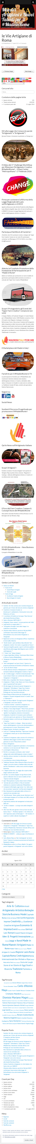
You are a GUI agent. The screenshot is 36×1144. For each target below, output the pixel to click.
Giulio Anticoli (14, 1007)
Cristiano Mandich (13, 993)
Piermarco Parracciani (12, 1015)
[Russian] (21, 81)
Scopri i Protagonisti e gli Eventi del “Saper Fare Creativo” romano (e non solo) (17, 310)
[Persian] (12, 81)
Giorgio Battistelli (29, 1005)
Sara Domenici (15, 1021)
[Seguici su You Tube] (13, 396)
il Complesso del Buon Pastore (11, 1037)
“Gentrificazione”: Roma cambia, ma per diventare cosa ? (18, 795)
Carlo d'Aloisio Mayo (8, 838)
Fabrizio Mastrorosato (9, 1003)
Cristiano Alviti (30, 990)
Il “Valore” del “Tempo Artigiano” (12, 653)
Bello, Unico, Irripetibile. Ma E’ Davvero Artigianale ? (17, 680)
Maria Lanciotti (29, 1010)
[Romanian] (18, 81)
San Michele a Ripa (22, 959)
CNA (18, 918)
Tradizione (17, 968)
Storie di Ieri (8, 588)
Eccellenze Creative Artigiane (15, 596)
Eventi (15, 929)
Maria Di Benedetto (20, 1010)
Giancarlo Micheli (19, 1005)
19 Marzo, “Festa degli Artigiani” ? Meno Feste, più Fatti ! (18, 709)
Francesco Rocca (22, 1003)
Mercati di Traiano (22, 948)
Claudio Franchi (11, 990)
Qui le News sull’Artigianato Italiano (17, 445)
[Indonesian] (29, 79)
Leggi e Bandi (15, 940)
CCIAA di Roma (11, 918)
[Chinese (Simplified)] (6, 79)
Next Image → (29, 71)
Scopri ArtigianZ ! (9, 468)
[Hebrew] (24, 79)
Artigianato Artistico (13, 910)
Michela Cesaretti (24, 1012)
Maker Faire (14, 949)
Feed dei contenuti (8, 1121)
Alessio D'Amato (16, 983)
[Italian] (3, 81)
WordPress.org (7, 1125)
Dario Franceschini (26, 994)
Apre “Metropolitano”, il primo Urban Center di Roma (17, 781)
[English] (9, 79)
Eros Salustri (31, 1000)
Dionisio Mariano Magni (15, 997)
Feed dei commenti (8, 1123)
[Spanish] (24, 81)
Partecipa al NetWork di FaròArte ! (16, 232)
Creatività (15, 921)
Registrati (6, 1117)
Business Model (19, 914)
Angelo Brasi (25, 983)
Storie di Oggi (9, 594)
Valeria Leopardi (13, 1023)
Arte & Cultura (15, 906)
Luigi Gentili (6, 1010)
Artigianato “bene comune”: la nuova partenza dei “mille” (18, 622)
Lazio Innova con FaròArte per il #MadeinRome (15, 571)
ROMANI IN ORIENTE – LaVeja (11, 834)
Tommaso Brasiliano (26, 1021)
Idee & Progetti (10, 936)
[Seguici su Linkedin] (8, 396)
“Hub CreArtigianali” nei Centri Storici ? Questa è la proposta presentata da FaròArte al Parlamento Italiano (18, 840)
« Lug (3, 889)
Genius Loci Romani (8, 586)
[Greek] (21, 79)
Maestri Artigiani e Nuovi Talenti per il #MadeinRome (18, 17)
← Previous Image (8, 71)
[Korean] (9, 81)
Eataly (22, 921)
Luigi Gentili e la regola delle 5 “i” (12, 624)
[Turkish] (27, 81)
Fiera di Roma (21, 929)
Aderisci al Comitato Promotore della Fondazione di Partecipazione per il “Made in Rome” (18, 270)
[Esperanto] (12, 79)
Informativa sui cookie (10, 1137)
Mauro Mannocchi (14, 1012)
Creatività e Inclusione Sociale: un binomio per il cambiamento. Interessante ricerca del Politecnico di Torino (17, 612)
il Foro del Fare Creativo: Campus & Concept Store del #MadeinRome (17, 509)
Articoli (26, 906)
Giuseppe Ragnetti (22, 1007)
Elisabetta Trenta (10, 1000)
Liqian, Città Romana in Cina (10, 1039)
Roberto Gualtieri (22, 1018)
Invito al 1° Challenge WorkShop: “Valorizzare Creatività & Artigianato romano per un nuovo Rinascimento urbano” (18, 733)
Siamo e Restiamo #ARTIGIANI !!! (12, 620)
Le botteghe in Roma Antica (11, 750)
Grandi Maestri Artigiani (13, 590)
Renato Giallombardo (25, 1015)
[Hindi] (27, 79)
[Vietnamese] (29, 81)
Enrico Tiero (17, 1000)
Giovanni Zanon (7, 1007)
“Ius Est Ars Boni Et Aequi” (10, 667)
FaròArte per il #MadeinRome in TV (17, 374)
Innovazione (24, 936)
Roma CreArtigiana (19, 955)
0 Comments (23, 43)
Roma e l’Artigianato (8, 744)
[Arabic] (3, 79)
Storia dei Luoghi (11, 592)
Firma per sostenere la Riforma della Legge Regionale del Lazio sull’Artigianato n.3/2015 (17, 201)
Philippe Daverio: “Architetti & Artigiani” (14, 729)
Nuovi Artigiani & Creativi (14, 598)
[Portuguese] (15, 81)
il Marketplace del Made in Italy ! (15, 348)
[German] (18, 79)
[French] (15, 79)
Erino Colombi (24, 1000)
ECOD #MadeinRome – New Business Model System (18, 548)
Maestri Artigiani (17, 944)
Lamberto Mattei (29, 1007)
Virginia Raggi (29, 1023)
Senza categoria (17, 962)
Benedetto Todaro (12, 986)
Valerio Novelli (21, 1023)
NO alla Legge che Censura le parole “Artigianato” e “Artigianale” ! (17, 132)
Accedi (5, 1119)
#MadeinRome (6, 43)
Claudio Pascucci (20, 990)
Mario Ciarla (6, 1012)
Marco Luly (13, 1010)
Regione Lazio (22, 952)
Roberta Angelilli (10, 1018)
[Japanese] (6, 81)
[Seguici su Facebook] (4, 396)
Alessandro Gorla (8, 983)
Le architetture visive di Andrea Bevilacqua (15, 760)
